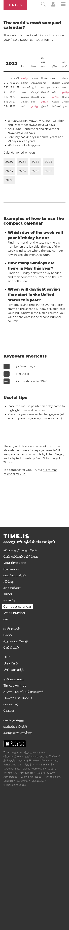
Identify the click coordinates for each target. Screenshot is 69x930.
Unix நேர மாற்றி (14, 670)
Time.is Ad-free (15, 685)
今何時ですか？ (53, 776)
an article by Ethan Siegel (46, 454)
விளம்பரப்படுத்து (14, 720)
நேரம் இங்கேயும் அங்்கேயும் (21, 556)
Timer (8, 594)
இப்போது (9, 581)
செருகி (8, 635)
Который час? (27, 772)
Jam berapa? (11, 776)
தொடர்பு (9, 711)
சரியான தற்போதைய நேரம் (20, 550)
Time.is (15, 5)
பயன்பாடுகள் (12, 629)
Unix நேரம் (11, 663)
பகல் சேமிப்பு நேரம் (15, 575)
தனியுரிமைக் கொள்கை (18, 733)
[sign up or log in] (53, 5)
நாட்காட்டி (9, 600)
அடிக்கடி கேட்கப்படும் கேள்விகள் (23, 692)
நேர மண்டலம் (12, 569)
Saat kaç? (9, 780)
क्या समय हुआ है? (45, 764)
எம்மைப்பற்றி (11, 704)
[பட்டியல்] (63, 5)
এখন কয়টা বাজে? (10, 772)
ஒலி (6, 619)
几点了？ (29, 764)
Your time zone (15, 563)
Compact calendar (17, 606)
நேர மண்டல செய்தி (16, 641)
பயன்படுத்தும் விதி (15, 726)
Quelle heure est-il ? (34, 768)
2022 (11, 63)
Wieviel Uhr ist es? (32, 776)
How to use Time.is (18, 698)
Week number (14, 613)
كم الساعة (52, 768)
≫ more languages (15, 784)
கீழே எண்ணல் (12, 588)
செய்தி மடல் (11, 647)
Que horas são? (46, 772)
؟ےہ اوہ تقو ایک (39, 780)
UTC (7, 657)
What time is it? (13, 764)
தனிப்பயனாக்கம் (14, 679)
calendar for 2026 (35, 381)
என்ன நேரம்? (23, 780)
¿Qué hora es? (12, 768)
